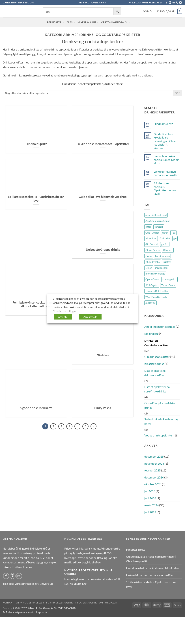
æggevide (150, 302)
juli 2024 (149, 491)
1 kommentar (165, 148)
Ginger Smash (152, 250)
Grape (148, 256)
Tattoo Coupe (168, 285)
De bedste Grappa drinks (103, 249)
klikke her (80, 583)
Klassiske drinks (154, 363)
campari (158, 226)
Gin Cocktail (151, 244)
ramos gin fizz (169, 279)
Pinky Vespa (102, 408)
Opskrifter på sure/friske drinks (159, 405)
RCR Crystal (151, 285)
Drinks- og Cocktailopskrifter (156, 343)
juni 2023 (150, 512)
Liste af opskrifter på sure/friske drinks (157, 389)
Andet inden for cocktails (159, 326)
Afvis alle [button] (63, 316)
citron (165, 232)
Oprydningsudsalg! (114, 22)
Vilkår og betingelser (30, 602)
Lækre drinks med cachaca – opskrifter (102, 144)
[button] (147, 11)
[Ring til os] (177, 2)
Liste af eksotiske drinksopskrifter (154, 373)
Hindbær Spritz (36, 144)
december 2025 (154, 456)
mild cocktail (161, 267)
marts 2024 (151, 505)
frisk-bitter (151, 238)
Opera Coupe (152, 279)
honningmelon (162, 256)
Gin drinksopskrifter (156, 356)
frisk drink (165, 238)
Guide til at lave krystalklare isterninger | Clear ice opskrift (165, 139)
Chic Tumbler (152, 232)
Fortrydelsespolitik (59, 602)
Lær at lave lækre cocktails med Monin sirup (166, 159)
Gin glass (168, 250)
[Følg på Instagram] (170, 2)
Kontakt (8, 602)
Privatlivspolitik (86, 602)
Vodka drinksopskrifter (158, 435)
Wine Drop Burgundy (156, 297)
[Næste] (94, 426)
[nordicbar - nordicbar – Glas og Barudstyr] (20, 11)
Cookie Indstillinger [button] (64, 311)
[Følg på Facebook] (167, 2)
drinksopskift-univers (35, 583)
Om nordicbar (108, 602)
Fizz (173, 232)
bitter (148, 226)
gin (175, 238)
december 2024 (154, 477)
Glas (70, 22)
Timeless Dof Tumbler (156, 291)
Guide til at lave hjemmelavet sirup (103, 197)
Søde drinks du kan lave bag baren (161, 421)
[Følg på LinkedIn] (180, 2)
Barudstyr (54, 22)
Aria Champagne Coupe (157, 220)
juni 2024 (150, 498)
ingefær (167, 261)
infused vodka (152, 261)
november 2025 (154, 463)
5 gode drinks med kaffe (36, 408)
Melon (148, 267)
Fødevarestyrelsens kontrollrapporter (27, 612)
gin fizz (164, 244)
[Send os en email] (174, 2)
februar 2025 (152, 470)
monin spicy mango (155, 273)
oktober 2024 (152, 484)
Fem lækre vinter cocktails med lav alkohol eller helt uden (36, 304)
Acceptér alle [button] (90, 316)
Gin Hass (103, 355)
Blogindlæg (151, 333)
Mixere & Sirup (87, 22)
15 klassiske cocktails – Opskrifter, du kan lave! (36, 199)
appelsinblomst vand (156, 215)
